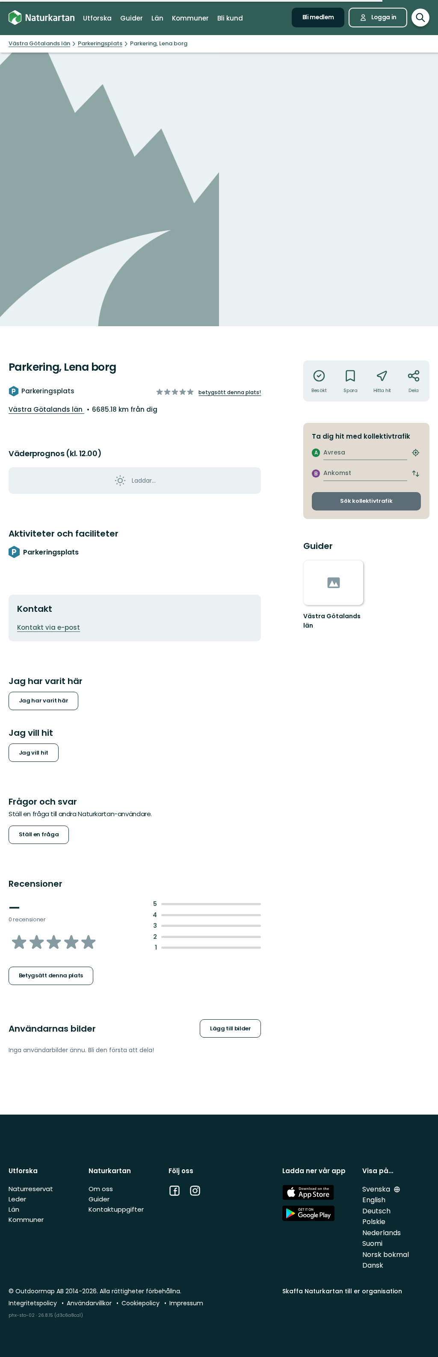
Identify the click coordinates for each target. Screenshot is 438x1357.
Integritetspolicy (34, 1303)
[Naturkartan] (41, 17)
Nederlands (381, 1233)
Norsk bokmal (385, 1255)
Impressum (186, 1303)
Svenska (377, 1189)
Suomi (372, 1243)
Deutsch (376, 1211)
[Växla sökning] (420, 18)
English (373, 1200)
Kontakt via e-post (48, 627)
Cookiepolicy (141, 1303)
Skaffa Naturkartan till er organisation (342, 1291)
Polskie (373, 1222)
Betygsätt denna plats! (229, 392)
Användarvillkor (90, 1303)
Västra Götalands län (46, 409)
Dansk (372, 1265)
